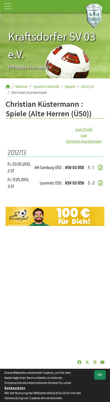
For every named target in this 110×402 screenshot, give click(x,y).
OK (99, 374)
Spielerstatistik (46, 86)
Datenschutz (15, 388)
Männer (22, 86)
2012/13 (87, 86)
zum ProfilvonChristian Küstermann (84, 135)
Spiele (70, 86)
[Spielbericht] (100, 167)
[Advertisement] (55, 293)
